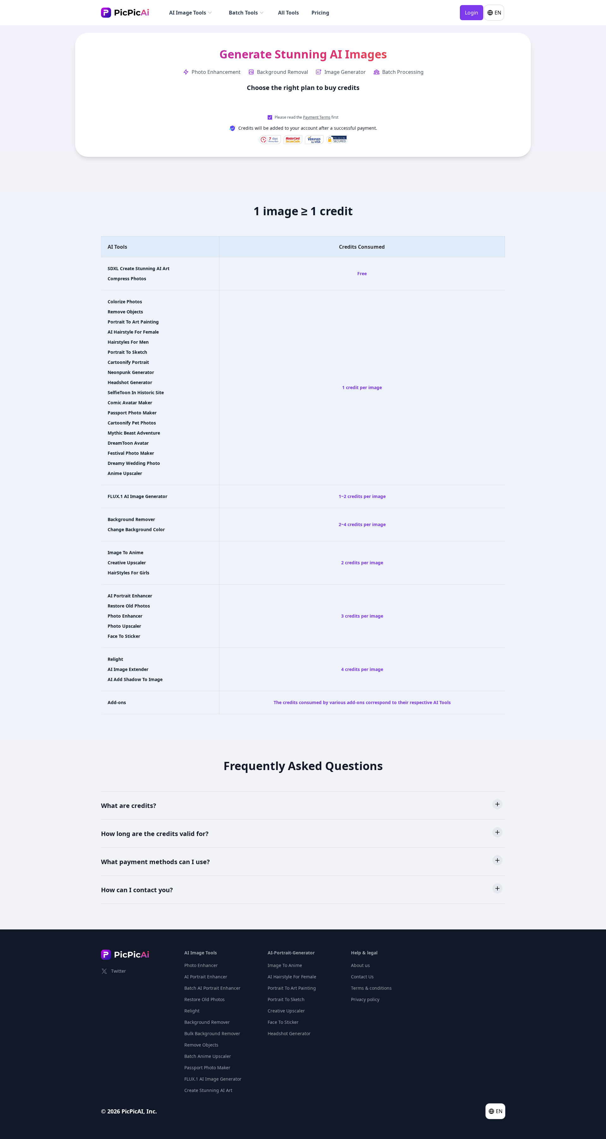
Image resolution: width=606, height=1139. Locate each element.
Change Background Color (136, 529)
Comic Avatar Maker (130, 403)
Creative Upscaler (127, 563)
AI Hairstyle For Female (133, 332)
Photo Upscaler (124, 626)
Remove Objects (125, 312)
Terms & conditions (371, 988)
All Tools (288, 12)
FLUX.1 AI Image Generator (137, 496)
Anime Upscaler (125, 473)
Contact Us (362, 977)
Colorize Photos (125, 302)
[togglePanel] (497, 804)
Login (471, 12)
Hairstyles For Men (128, 342)
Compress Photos (127, 279)
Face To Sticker (124, 636)
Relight (115, 659)
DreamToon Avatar (128, 443)
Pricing (320, 12)
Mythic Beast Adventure (134, 433)
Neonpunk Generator (131, 372)
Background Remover (131, 519)
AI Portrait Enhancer (130, 596)
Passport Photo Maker (132, 413)
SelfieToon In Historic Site (136, 392)
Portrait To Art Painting (133, 322)
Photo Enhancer (125, 616)
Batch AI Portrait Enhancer (212, 988)
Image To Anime (125, 552)
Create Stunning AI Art (208, 1090)
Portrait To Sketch (127, 352)
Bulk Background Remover (212, 1033)
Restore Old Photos (129, 606)
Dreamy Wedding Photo (134, 463)
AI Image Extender (128, 669)
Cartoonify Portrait (128, 362)
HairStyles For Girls (128, 573)
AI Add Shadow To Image (135, 679)
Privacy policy (365, 999)
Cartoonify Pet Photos (132, 423)
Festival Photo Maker (131, 453)
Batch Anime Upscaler (207, 1056)
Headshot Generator (130, 382)
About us (360, 965)
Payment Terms (316, 117)
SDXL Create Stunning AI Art (138, 268)
